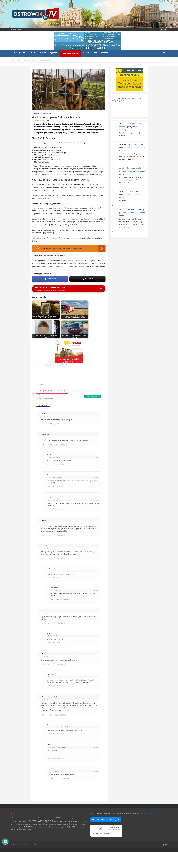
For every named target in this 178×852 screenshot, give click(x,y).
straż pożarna (40, 827)
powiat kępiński (50, 824)
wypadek (71, 826)
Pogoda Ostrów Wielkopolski (123, 98)
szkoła (48, 827)
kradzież (79, 818)
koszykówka (73, 818)
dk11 (25, 818)
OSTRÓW (32, 53)
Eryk (61, 590)
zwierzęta (19, 829)
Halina (61, 771)
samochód (28, 826)
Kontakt (104, 53)
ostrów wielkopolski (41, 365)
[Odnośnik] (58, 391)
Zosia (57, 677)
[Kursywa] (40, 391)
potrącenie (19, 824)
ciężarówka (20, 818)
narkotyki (19, 821)
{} (61, 390)
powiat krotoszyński (39, 824)
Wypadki (53, 53)
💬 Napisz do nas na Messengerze (105, 820)
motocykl (13, 821)
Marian (57, 571)
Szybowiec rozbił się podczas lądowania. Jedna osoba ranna (132, 147)
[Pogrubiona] (38, 391)
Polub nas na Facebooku (103, 833)
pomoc (13, 824)
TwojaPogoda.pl (118, 101)
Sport (95, 53)
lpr (84, 818)
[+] (64, 390)
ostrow (45, 120)
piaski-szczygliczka (59, 821)
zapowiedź (80, 827)
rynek (20, 827)
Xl (56, 636)
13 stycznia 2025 (37, 120)
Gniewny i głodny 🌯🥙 (62, 727)
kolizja (57, 818)
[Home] (16, 60)
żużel (29, 829)
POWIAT (43, 53)
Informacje (36, 114)
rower (16, 827)
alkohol (13, 818)
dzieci (37, 818)
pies (49, 365)
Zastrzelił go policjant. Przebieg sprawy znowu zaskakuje (130, 126)
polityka (83, 821)
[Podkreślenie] (43, 391)
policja (76, 821)
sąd (57, 827)
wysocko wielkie (63, 365)
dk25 (28, 818)
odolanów (25, 821)
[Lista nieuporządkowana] (51, 391)
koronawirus (65, 818)
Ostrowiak (58, 457)
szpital (53, 827)
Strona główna (19, 53)
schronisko (54, 365)
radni (12, 827)
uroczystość (62, 827)
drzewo (32, 818)
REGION (86, 53)
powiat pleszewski (75, 824)
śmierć (25, 829)
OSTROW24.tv (114, 827)
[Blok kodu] (56, 391)
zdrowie (13, 829)
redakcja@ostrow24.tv (147, 813)
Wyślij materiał (71, 53)
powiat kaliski (27, 824)
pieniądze (68, 821)
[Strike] (45, 391)
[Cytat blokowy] (53, 391)
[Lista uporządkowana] (48, 391)
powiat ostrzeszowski (62, 824)
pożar (83, 824)
